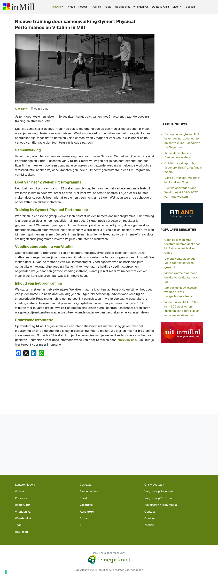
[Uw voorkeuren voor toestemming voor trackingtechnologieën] (6, 572)
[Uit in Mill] (182, 332)
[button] (58, 7)
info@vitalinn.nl (127, 340)
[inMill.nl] (19, 6)
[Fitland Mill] (182, 213)
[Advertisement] (84, 384)
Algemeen (21, 108)
